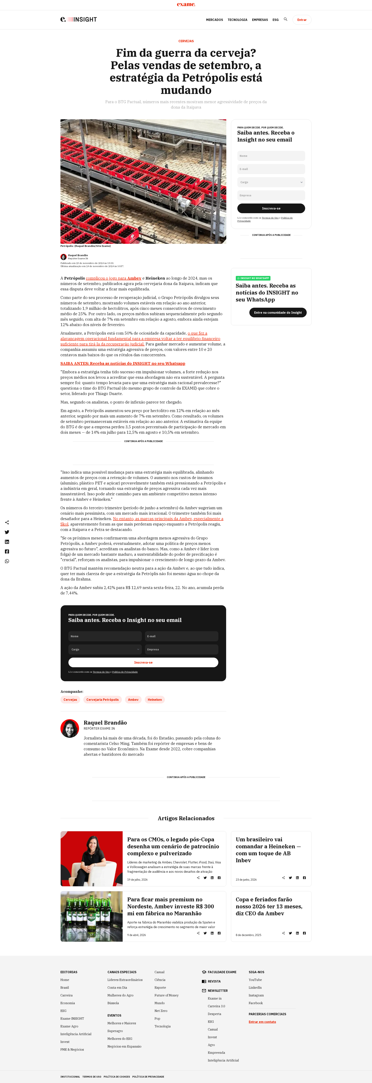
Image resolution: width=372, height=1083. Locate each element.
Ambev (133, 700)
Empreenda (216, 1053)
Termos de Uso (101, 671)
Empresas (260, 20)
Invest (65, 1042)
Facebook (256, 1003)
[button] (7, 522)
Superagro (115, 1031)
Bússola (113, 1003)
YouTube (255, 980)
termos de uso (91, 1076)
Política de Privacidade (125, 671)
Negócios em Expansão (124, 1046)
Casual (159, 972)
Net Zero (161, 1011)
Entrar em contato (262, 1022)
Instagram (256, 995)
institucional (70, 1076)
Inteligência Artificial (75, 1034)
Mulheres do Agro (120, 995)
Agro (211, 1045)
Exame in (215, 998)
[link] (7, 532)
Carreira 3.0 (216, 1006)
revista (214, 981)
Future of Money (167, 995)
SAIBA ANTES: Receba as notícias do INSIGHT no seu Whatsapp (122, 363)
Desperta (214, 1014)
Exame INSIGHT (72, 1018)
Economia (67, 1003)
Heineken (155, 700)
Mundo (160, 1003)
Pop (157, 1018)
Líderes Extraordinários (125, 980)
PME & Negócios (72, 1049)
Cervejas (70, 700)
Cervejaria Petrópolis (102, 700)
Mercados (214, 20)
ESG (276, 20)
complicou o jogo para (113, 278)
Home (64, 980)
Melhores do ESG (120, 1039)
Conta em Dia (117, 987)
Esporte (160, 987)
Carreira (66, 995)
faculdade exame (222, 972)
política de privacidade (148, 1076)
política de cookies (117, 1076)
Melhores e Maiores (122, 1023)
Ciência (160, 980)
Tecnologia (237, 20)
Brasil (64, 987)
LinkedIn (255, 987)
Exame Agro (69, 1026)
